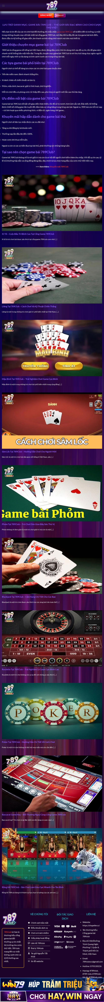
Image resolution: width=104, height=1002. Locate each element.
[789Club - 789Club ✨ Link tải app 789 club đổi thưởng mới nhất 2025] (52, 5)
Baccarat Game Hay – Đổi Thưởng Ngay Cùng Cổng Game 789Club (34, 814)
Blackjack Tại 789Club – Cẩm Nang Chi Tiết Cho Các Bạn (29, 597)
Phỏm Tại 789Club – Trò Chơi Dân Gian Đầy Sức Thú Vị (28, 524)
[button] (3, 6)
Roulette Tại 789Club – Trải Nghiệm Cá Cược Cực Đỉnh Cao (30, 669)
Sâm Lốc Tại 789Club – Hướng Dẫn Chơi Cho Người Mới (29, 451)
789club (7, 932)
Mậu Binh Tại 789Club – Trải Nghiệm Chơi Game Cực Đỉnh (30, 379)
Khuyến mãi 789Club (59, 166)
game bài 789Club (65, 31)
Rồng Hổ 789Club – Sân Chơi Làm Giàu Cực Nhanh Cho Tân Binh (33, 887)
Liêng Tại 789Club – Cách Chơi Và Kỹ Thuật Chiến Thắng (29, 306)
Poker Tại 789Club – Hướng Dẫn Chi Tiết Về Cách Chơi (28, 742)
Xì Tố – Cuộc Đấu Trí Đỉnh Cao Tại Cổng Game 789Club (28, 234)
